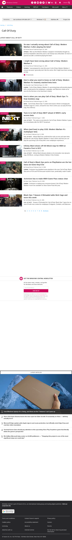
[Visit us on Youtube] (38, 3)
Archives (45, 211)
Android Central (29, 530)
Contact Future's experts (32, 518)
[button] (66, 2)
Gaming (27, 7)
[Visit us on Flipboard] (43, 3)
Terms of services (41, 293)
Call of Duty (10, 25)
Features (10, 7)
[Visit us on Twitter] (35, 3)
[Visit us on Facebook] (32, 3)
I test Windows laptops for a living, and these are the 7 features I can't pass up (29, 411)
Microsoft (55, 7)
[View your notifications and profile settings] (60, 2)
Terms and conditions (8, 518)
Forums (49, 526)
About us (27, 526)
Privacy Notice (42, 295)
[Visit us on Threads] (46, 3)
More (64, 7)
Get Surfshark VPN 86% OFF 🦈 (22, 19)
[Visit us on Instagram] (41, 3)
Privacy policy (51, 518)
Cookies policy (6, 522)
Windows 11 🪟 (41, 19)
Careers (49, 522)
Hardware (45, 7)
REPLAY (35, 7)
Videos (18, 7)
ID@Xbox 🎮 (54, 19)
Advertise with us (7, 530)
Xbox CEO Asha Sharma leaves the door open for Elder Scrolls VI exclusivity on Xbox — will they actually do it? (36, 417)
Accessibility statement (31, 522)
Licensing (5, 526)
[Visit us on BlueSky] (49, 3)
